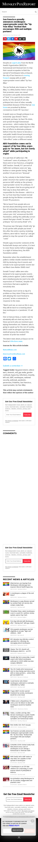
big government (21, 370)
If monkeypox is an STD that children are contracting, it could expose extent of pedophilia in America (21, 769)
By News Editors (22, 589)
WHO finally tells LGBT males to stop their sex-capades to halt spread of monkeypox (21, 758)
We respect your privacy (28, 810)
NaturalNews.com (10, 350)
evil (16, 372)
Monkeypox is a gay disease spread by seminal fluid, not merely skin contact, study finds (22, 603)
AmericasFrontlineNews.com (14, 354)
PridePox (15, 383)
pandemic (22, 380)
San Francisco (25, 383)
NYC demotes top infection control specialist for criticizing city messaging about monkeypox (22, 641)
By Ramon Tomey (22, 665)
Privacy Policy (14, 825)
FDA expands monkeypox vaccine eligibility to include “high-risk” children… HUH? (21, 631)
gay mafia (22, 372)
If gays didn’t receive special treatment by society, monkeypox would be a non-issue (21, 693)
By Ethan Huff (21, 607)
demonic (10, 372)
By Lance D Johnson (23, 677)
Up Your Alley (21, 385)
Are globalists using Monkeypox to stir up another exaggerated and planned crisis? (22, 780)
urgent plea (16, 63)
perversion (7, 383)
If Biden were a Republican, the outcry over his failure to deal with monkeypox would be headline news (22, 704)
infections (23, 375)
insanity (31, 375)
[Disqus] (19, 462)
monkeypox (18, 378)
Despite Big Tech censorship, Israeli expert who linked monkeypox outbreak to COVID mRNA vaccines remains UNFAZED (22, 660)
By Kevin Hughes (22, 617)
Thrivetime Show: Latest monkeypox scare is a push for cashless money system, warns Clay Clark (22, 613)
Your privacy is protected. (11, 420)
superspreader (9, 385)
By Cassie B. (21, 635)
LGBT (11, 378)
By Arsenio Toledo (22, 645)
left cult (6, 378)
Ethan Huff (17, 35)
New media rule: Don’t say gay (20, 725)
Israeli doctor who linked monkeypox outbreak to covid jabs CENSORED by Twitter (22, 683)
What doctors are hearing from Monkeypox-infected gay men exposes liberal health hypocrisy (21, 585)
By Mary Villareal (22, 721)
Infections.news (16, 341)
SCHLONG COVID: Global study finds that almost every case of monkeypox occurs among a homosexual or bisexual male (22, 747)
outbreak (13, 380)
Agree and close (17, 830)
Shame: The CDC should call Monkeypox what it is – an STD (20, 650)
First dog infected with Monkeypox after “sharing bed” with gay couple (22, 622)
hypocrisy (15, 375)
